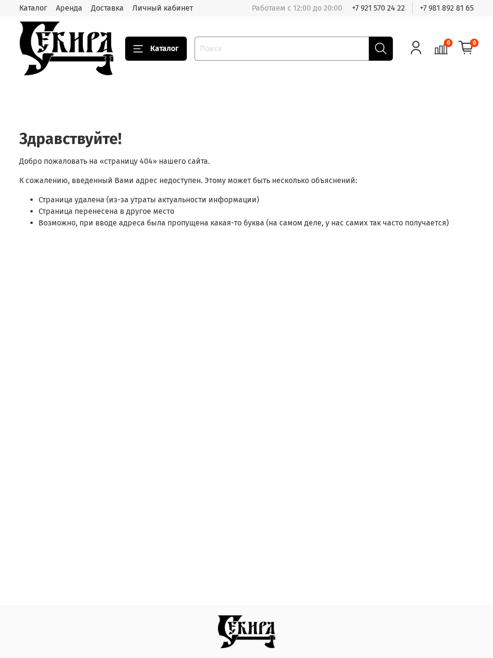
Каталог (33, 8)
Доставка (107, 8)
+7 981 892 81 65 (447, 8)
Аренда (69, 8)
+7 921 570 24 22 (378, 8)
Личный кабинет (162, 8)
